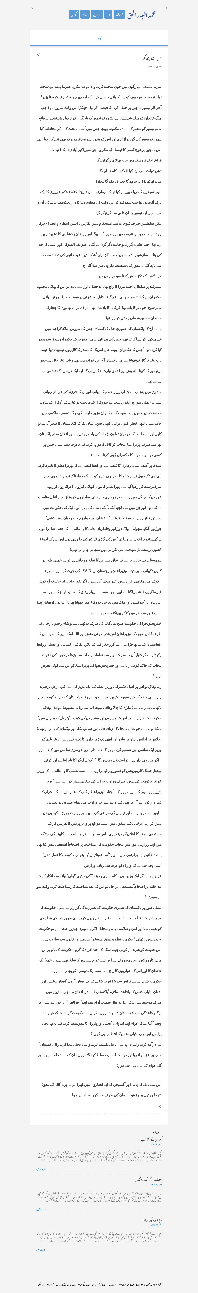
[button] (38, 55)
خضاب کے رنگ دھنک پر (148, 1179)
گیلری (74, 14)
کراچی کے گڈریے (151, 1138)
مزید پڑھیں (41, 1168)
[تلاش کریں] (32, 8)
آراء (85, 14)
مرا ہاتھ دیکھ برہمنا (152, 1219)
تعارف (119, 14)
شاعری (97, 14)
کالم (108, 14)
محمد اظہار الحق (141, 14)
